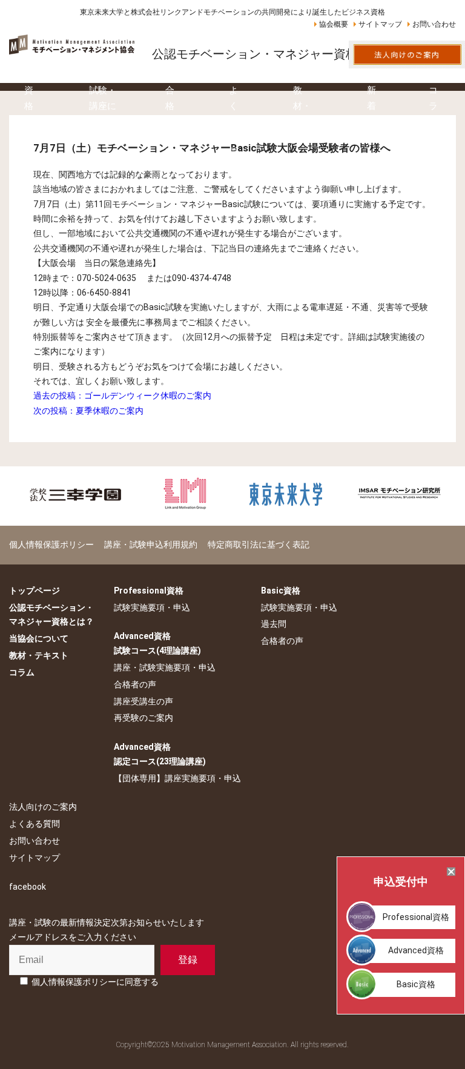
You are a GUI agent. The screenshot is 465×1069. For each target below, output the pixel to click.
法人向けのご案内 (43, 807)
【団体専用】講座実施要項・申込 (177, 778)
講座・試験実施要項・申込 (165, 667)
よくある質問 (34, 824)
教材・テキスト (38, 655)
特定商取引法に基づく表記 (258, 544)
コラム (22, 672)
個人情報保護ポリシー (51, 544)
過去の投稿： (122, 395)
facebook (27, 887)
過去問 (273, 624)
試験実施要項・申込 (152, 607)
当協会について (38, 638)
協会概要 (333, 24)
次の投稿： (88, 410)
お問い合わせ (434, 24)
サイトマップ (380, 24)
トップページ (34, 590)
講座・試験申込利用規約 (150, 544)
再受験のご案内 (143, 718)
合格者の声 (135, 684)
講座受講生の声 (143, 701)
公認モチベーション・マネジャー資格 (255, 54)
